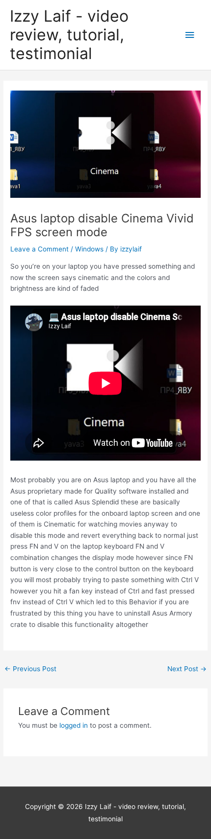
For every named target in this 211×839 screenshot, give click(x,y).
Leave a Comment (39, 249)
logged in (73, 725)
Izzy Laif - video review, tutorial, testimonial (69, 34)
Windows (89, 249)
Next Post (187, 669)
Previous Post (30, 669)
